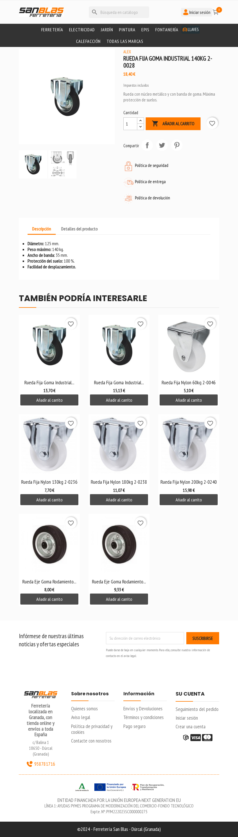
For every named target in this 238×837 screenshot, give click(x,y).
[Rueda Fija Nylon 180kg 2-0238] (119, 444)
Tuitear (162, 145)
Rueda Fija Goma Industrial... (49, 382)
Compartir (147, 145)
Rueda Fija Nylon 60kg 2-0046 (189, 382)
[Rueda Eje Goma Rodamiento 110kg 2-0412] (49, 544)
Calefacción (88, 41)
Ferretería (52, 29)
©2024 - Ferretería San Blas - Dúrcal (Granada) (119, 829)
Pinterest (177, 145)
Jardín (107, 29)
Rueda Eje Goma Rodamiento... (49, 581)
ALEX (127, 51)
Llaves (193, 29)
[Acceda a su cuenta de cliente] (207, 35)
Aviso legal (80, 717)
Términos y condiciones (143, 717)
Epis (145, 29)
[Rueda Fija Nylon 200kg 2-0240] (188, 444)
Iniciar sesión (187, 717)
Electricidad (82, 29)
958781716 (44, 763)
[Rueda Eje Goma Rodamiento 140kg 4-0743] (119, 544)
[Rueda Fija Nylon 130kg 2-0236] (49, 444)
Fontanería (166, 29)
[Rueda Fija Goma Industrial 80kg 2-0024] (49, 345)
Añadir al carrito (173, 123)
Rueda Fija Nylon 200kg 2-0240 (189, 482)
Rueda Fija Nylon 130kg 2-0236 (49, 482)
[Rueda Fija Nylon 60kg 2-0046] (188, 345)
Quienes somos (84, 708)
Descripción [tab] (41, 229)
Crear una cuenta (190, 726)
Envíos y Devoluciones (143, 708)
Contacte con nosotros (91, 740)
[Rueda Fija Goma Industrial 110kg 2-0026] (119, 345)
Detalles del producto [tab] (79, 229)
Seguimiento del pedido (197, 709)
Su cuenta (190, 694)
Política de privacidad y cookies (91, 729)
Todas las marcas (125, 41)
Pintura (127, 29)
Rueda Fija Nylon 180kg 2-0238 (119, 482)
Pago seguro (134, 726)
